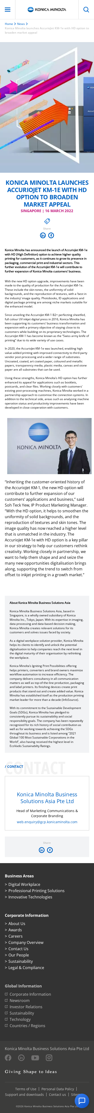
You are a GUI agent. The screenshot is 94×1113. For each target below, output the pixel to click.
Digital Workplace (24, 884)
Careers (15, 936)
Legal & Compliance (26, 967)
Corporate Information (30, 994)
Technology (20, 1019)
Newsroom (20, 1000)
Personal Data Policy (57, 1089)
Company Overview (25, 942)
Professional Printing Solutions (36, 890)
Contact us (57, 1094)
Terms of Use (25, 1089)
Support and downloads (24, 1094)
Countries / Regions (27, 1025)
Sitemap (77, 1094)
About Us (16, 923)
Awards (15, 930)
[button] (82, 1101)
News (21, 24)
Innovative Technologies (30, 897)
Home (9, 24)
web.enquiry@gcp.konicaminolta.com (47, 822)
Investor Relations (26, 1006)
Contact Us (18, 948)
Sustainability (20, 961)
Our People (18, 955)
